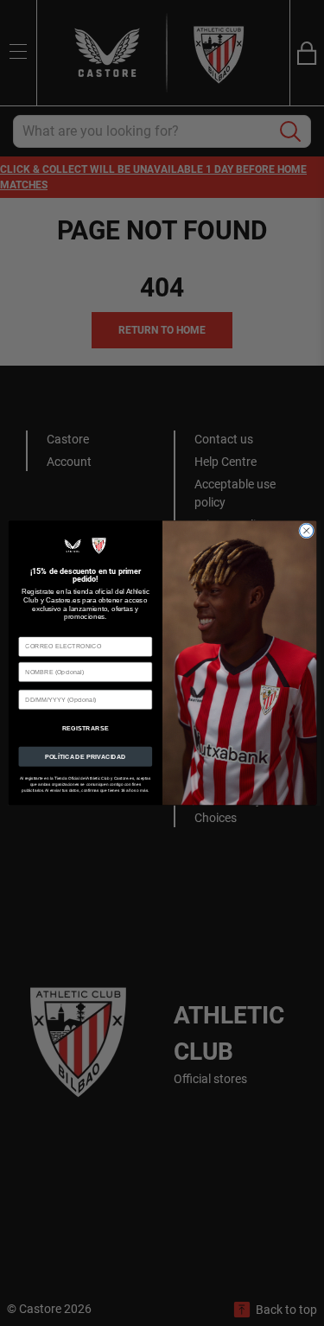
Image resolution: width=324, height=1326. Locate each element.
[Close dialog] (306, 531)
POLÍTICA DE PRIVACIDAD (84, 756)
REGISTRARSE (84, 727)
